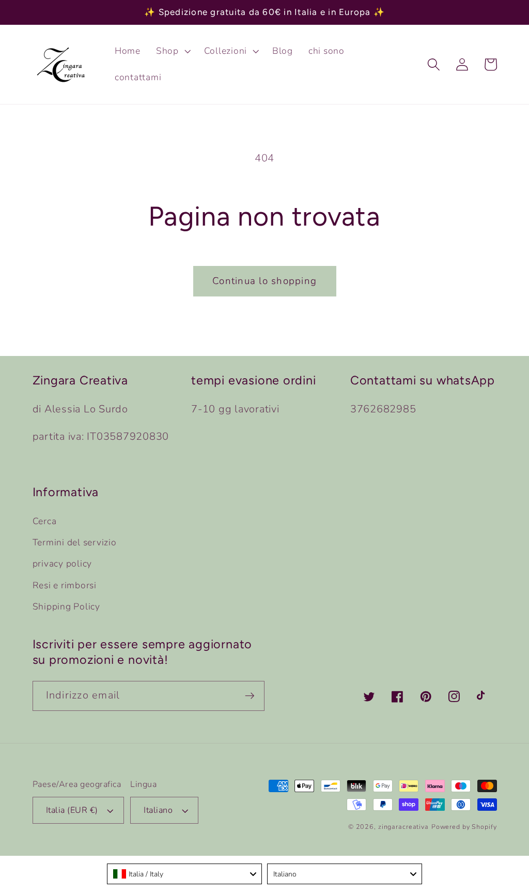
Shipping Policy (66, 606)
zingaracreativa (403, 826)
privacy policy (62, 563)
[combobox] (184, 874)
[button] (172, 51)
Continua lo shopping (264, 281)
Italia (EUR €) (72, 810)
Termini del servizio (75, 542)
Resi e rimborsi (65, 585)
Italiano (158, 810)
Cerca (45, 521)
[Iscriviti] (250, 696)
